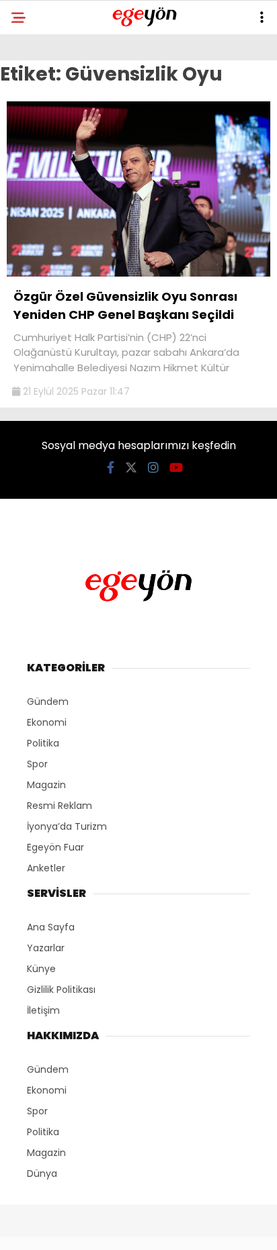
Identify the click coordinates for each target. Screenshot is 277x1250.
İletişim (43, 1010)
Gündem (48, 701)
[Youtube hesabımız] (176, 467)
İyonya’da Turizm (67, 826)
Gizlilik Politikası (61, 989)
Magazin (46, 784)
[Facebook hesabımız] (110, 467)
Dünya (42, 1173)
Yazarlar (46, 948)
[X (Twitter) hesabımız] (131, 467)
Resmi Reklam (59, 805)
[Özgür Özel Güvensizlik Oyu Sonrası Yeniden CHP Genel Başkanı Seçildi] (138, 273)
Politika (43, 743)
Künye (41, 968)
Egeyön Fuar (55, 847)
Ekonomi (47, 722)
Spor (37, 764)
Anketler (46, 868)
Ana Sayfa (51, 927)
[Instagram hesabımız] (153, 467)
